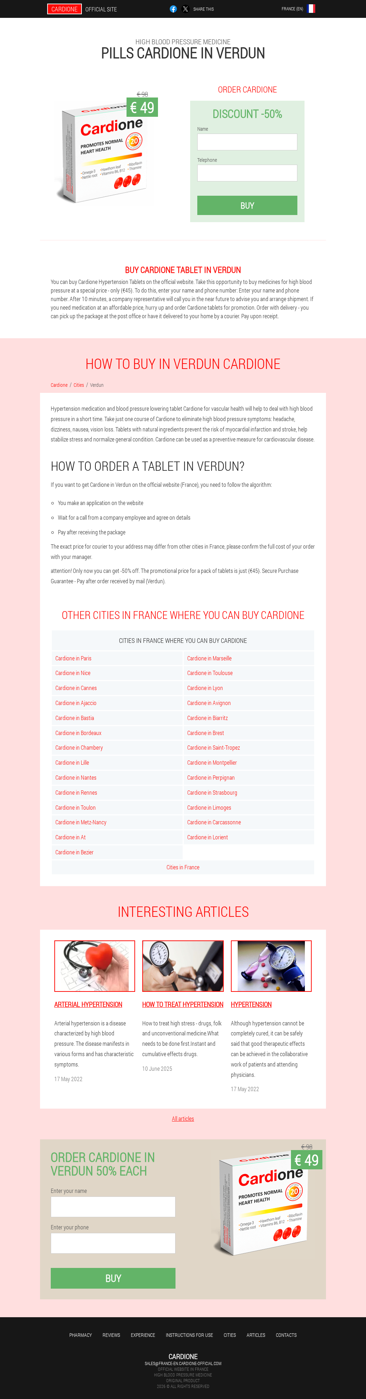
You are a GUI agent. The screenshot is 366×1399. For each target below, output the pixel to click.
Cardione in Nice (72, 672)
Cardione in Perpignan (211, 777)
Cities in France (183, 867)
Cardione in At (70, 837)
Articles (256, 1334)
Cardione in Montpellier (212, 762)
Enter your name (69, 1191)
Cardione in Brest (205, 732)
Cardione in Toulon (75, 807)
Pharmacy (80, 1334)
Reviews (111, 1334)
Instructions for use (189, 1334)
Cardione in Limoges (209, 807)
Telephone (207, 160)
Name (202, 128)
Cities (230, 1334)
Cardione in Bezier (74, 852)
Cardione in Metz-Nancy (81, 822)
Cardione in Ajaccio (76, 702)
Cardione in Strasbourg (212, 792)
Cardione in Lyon (205, 687)
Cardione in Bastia (74, 717)
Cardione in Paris (73, 658)
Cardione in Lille (72, 762)
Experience (143, 1334)
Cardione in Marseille (209, 658)
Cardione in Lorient (207, 837)
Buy (247, 205)
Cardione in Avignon (209, 702)
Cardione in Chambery (79, 747)
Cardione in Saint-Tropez (213, 747)
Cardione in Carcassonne (214, 822)
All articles (183, 1118)
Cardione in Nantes (76, 777)
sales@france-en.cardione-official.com (183, 1363)
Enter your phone (70, 1227)
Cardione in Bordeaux (78, 732)
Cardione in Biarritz (207, 717)
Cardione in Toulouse (210, 672)
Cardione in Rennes (76, 792)
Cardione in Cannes (76, 687)
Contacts (286, 1334)
